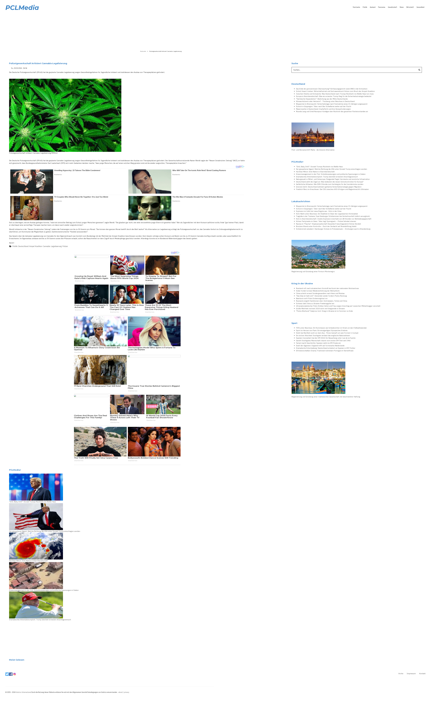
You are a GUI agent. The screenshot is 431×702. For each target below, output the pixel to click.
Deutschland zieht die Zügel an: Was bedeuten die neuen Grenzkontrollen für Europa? (329, 182)
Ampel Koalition (35, 246)
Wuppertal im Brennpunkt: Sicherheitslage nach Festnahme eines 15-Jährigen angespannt (331, 104)
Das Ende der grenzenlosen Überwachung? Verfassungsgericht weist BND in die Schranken (331, 89)
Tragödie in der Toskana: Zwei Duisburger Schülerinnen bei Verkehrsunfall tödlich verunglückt (333, 216)
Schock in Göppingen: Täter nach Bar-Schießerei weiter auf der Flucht (323, 106)
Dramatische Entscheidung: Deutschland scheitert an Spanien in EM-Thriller (325, 348)
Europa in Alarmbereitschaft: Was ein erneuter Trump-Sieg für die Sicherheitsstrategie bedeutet (333, 96)
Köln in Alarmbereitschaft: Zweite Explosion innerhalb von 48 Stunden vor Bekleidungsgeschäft (333, 219)
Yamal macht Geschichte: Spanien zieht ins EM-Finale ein (318, 343)
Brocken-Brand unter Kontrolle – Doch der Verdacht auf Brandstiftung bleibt (326, 226)
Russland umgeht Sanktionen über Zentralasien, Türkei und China (321, 301)
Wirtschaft (410, 7)
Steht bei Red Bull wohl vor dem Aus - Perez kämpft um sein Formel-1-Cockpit (327, 333)
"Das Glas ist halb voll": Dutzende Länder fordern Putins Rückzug (321, 296)
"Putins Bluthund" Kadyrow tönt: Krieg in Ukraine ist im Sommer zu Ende (324, 311)
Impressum (411, 673)
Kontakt (422, 673)
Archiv (400, 673)
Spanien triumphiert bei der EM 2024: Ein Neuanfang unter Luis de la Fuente (325, 338)
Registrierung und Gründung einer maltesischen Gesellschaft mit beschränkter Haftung (325, 397)
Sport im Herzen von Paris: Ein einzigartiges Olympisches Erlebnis (321, 330)
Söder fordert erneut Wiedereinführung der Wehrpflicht (318, 291)
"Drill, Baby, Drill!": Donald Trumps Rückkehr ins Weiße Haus (32, 502)
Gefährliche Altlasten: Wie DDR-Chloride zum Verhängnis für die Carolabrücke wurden (329, 184)
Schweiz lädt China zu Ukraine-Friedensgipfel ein (315, 303)
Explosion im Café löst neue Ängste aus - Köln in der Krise (318, 211)
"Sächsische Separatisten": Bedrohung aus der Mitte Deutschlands (322, 99)
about (120, 692)
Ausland (372, 7)
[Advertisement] (215, 30)
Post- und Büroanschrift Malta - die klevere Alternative (312, 150)
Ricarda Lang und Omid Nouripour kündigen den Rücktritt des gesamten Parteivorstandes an (332, 111)
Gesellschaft (392, 7)
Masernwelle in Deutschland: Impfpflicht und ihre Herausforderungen (323, 109)
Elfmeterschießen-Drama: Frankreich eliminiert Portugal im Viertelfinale (324, 351)
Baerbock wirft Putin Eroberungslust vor (312, 298)
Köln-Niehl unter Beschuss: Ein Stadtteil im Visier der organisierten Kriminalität (327, 214)
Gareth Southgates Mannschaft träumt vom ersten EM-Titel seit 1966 (323, 340)
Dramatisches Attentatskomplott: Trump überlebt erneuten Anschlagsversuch (40, 620)
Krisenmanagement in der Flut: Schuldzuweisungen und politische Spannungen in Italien (44, 590)
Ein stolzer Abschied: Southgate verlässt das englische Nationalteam (323, 335)
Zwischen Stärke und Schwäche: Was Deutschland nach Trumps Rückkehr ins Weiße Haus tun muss (335, 94)
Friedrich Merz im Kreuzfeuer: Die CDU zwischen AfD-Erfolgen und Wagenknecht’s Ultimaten (332, 189)
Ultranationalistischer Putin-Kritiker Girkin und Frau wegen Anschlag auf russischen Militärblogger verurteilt (338, 306)
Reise (402, 7)
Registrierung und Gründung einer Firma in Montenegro (313, 271)
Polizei (65, 246)
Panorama (381, 7)
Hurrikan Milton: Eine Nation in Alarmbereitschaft (28, 561)
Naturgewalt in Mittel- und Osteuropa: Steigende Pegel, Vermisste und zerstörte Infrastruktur (333, 179)
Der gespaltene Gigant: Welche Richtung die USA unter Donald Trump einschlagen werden (44, 531)
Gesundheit (420, 7)
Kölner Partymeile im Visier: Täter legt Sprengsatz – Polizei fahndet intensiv (326, 221)
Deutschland (23, 246)
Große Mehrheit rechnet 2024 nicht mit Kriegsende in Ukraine (320, 308)
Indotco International (23, 692)
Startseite (356, 7)
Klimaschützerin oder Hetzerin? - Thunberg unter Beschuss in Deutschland (325, 101)
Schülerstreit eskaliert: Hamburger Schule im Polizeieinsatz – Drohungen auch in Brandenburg (333, 229)
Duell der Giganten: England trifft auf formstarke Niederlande (320, 346)
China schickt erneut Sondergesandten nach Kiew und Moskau (320, 293)
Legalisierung (56, 246)
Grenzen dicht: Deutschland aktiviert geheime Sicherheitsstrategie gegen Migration (328, 187)
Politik (365, 7)
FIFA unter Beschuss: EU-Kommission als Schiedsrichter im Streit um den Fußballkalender (331, 328)
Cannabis (46, 246)
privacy (126, 692)
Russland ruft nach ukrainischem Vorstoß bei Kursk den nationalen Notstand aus (327, 288)
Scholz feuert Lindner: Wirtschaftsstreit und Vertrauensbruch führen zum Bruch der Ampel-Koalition (335, 91)
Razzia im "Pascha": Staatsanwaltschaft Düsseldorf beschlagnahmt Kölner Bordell (328, 224)
